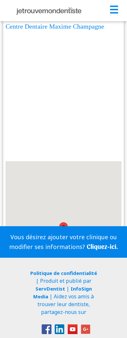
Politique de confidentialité (63, 273)
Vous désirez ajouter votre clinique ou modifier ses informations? (63, 242)
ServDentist (50, 288)
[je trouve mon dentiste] (48, 10)
